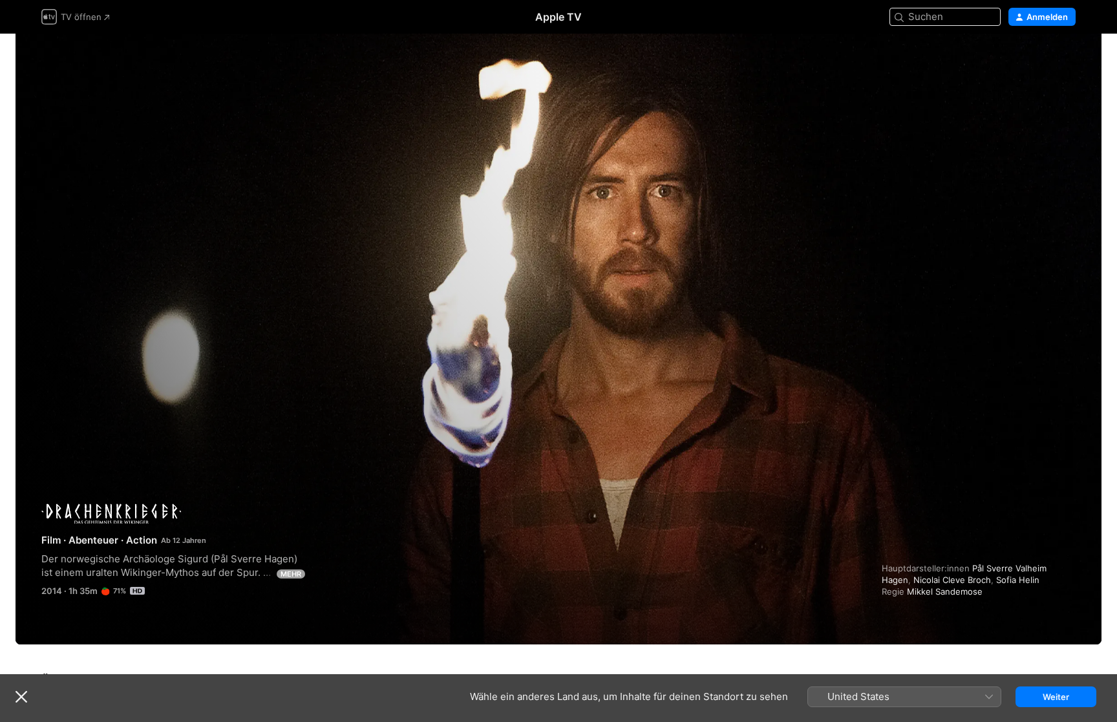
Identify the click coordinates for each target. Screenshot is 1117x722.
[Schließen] (21, 697)
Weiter (1056, 697)
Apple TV (558, 16)
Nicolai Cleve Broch (952, 580)
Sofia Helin (1017, 580)
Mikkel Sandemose (945, 591)
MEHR (291, 574)
